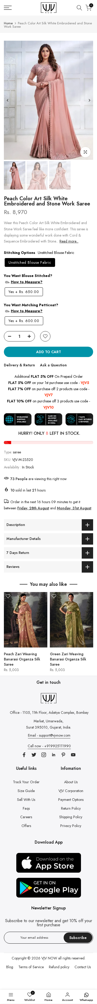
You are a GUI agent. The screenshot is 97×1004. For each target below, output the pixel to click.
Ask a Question (53, 365)
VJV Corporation (70, 790)
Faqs (26, 808)
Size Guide (26, 790)
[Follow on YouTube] (73, 755)
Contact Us (82, 967)
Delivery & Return (19, 365)
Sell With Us (26, 799)
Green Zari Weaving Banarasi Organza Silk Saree (68, 659)
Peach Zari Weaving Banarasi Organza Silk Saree (22, 659)
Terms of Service (31, 967)
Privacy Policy (70, 825)
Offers (26, 825)
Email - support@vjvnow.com (49, 735)
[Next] (89, 100)
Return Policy (71, 808)
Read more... (68, 241)
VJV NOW (49, 958)
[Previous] (8, 100)
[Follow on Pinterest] (63, 755)
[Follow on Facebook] (24, 755)
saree (17, 452)
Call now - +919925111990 (49, 746)
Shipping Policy (70, 817)
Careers (26, 817)
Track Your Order (26, 782)
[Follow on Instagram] (43, 755)
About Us (71, 782)
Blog (9, 967)
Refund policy (59, 967)
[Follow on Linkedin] (53, 755)
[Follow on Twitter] (34, 755)
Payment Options (71, 799)
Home (8, 23)
